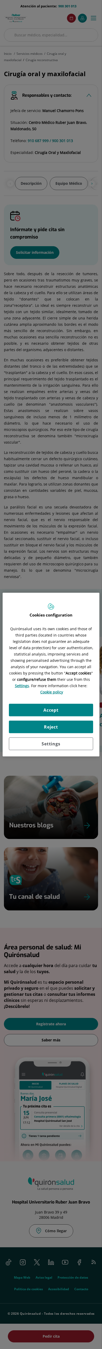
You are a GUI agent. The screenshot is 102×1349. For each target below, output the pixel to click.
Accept (51, 710)
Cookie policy (51, 691)
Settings (51, 743)
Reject (51, 727)
